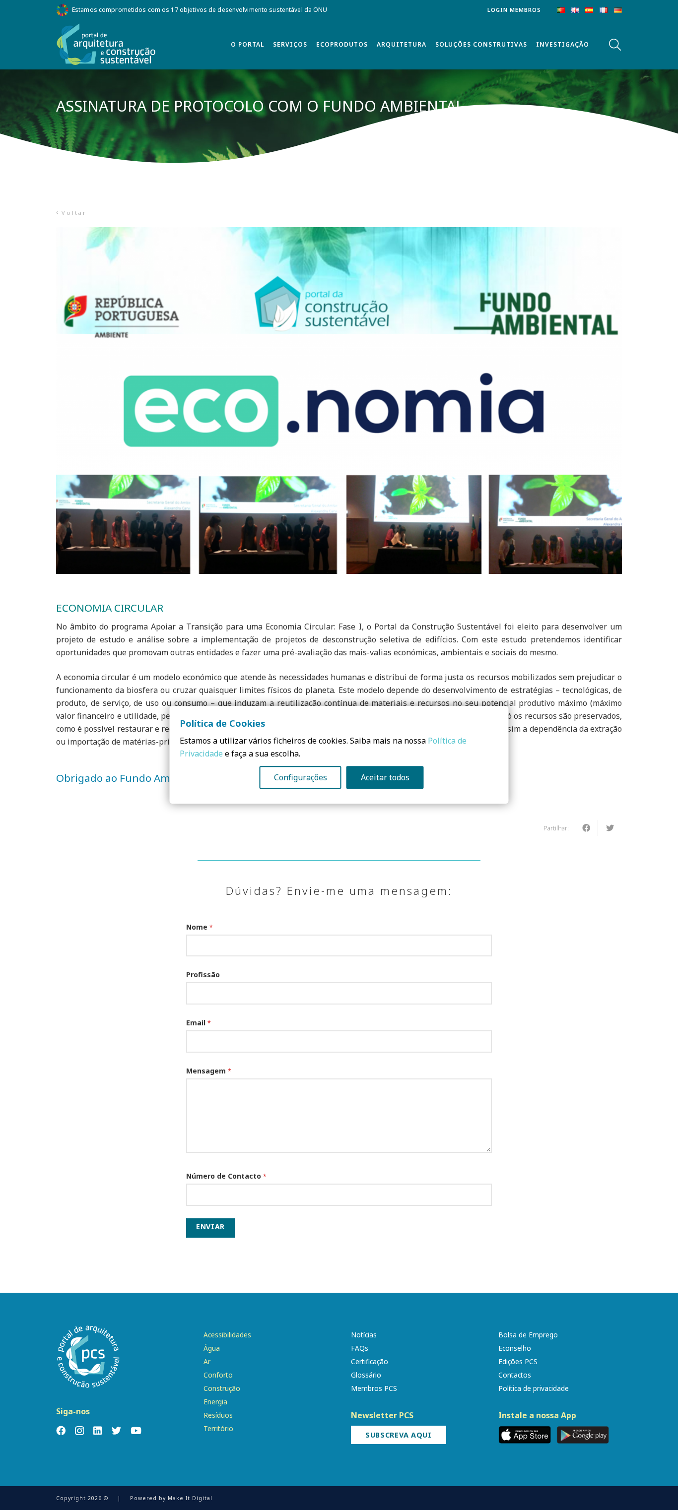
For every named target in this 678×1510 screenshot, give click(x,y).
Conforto (218, 1375)
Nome (199, 927)
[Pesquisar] (615, 45)
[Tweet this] (610, 828)
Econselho (514, 1348)
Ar (206, 1361)
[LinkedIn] (97, 1430)
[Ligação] (106, 44)
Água (211, 1348)
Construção (221, 1388)
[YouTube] (136, 1430)
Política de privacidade (533, 1388)
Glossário (366, 1375)
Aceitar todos (385, 777)
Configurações (300, 777)
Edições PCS (518, 1361)
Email (198, 1022)
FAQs (359, 1348)
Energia (215, 1401)
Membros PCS (374, 1388)
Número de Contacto (226, 1176)
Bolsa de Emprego (528, 1334)
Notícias (364, 1334)
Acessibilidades (227, 1334)
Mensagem (208, 1070)
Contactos (514, 1375)
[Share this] (586, 828)
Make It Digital (190, 1498)
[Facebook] (61, 1430)
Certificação (369, 1361)
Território (218, 1428)
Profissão (203, 974)
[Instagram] (79, 1431)
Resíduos (218, 1415)
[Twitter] (116, 1430)
